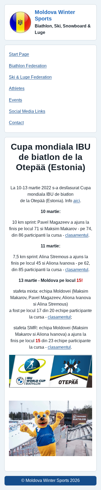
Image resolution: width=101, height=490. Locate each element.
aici (76, 200)
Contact (16, 122)
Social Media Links (27, 111)
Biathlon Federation (28, 66)
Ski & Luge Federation (30, 77)
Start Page (19, 54)
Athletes (17, 88)
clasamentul (76, 235)
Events (15, 100)
